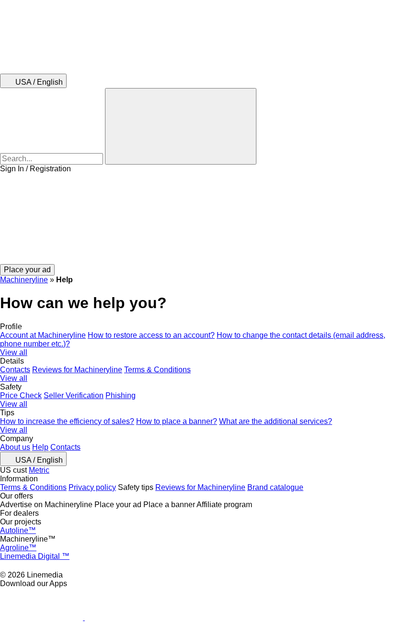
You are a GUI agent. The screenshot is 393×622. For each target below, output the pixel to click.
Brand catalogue (275, 487)
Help (40, 447)
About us (15, 447)
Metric (39, 470)
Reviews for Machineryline (77, 370)
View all (13, 352)
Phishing (120, 395)
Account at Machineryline (43, 335)
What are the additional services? (275, 421)
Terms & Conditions (157, 370)
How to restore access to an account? (151, 335)
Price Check (21, 395)
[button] (196, 218)
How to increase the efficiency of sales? (67, 421)
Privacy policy (92, 487)
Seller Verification (74, 395)
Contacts (15, 370)
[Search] (180, 126)
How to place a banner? (176, 421)
